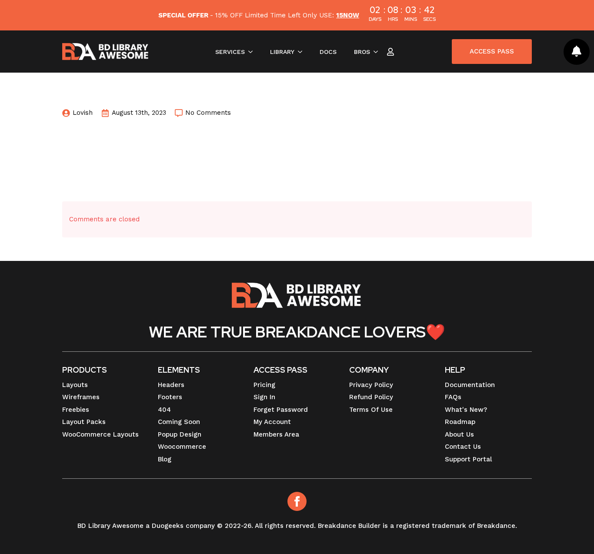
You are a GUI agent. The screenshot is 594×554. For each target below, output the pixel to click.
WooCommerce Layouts (100, 434)
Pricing (264, 385)
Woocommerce (182, 447)
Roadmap (460, 422)
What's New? (466, 410)
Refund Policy (371, 397)
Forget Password (281, 410)
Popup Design (179, 434)
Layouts (75, 385)
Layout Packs (84, 422)
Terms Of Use (371, 410)
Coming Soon (179, 422)
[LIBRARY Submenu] (302, 51)
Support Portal (468, 459)
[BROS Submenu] (378, 51)
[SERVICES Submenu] (253, 51)
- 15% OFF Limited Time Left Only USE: (258, 15)
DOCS (328, 51)
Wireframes (81, 397)
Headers (171, 385)
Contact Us (463, 447)
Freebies (75, 410)
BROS (362, 51)
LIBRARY (282, 51)
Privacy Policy (371, 385)
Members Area (276, 434)
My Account (272, 422)
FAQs (453, 397)
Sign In (264, 397)
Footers (170, 397)
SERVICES (230, 51)
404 (164, 410)
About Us (459, 434)
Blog (164, 459)
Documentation (470, 385)
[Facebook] (297, 501)
